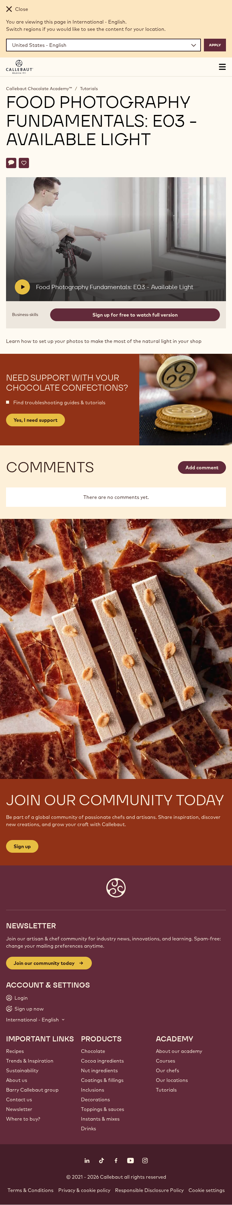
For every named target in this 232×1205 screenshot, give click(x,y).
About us (16, 1080)
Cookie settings (206, 1190)
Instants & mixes (100, 1119)
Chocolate (93, 1051)
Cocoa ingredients (102, 1061)
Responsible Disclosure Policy (149, 1190)
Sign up (22, 846)
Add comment (201, 467)
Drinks (88, 1128)
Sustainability (22, 1070)
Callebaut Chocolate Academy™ (39, 88)
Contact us (19, 1099)
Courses (165, 1061)
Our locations (172, 1080)
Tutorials (89, 88)
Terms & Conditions (30, 1190)
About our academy (179, 1051)
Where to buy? (23, 1119)
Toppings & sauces (102, 1109)
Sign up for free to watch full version (135, 315)
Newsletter (19, 1109)
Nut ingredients (99, 1070)
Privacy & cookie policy (84, 1190)
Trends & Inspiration (29, 1061)
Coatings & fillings (102, 1080)
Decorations (95, 1099)
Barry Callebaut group (32, 1090)
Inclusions (92, 1090)
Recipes (15, 1051)
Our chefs (167, 1070)
